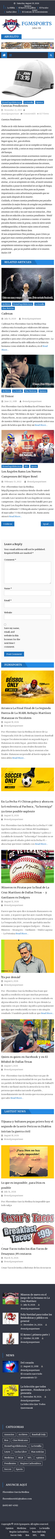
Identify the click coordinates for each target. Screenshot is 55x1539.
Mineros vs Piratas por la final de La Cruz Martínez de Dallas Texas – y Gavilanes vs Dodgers (25, 892)
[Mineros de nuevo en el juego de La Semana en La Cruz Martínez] (11, 1298)
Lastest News (15, 1111)
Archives (6, 304)
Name (8, 588)
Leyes (34, 10)
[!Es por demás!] (27, 956)
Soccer (7, 1469)
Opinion (27, 6)
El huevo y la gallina (27, 8)
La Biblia (11, 8)
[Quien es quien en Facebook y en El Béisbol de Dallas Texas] (27, 1036)
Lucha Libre (11, 12)
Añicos (8, 524)
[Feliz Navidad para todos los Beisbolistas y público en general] (11, 1318)
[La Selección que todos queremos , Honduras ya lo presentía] (11, 1390)
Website (8, 612)
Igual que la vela (48, 524)
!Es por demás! (10, 977)
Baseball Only (39, 1434)
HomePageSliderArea (11, 102)
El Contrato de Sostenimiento (35, 12)
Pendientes (10, 1463)
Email (8, 600)
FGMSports (13, 664)
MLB (20, 1457)
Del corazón (27, 1362)
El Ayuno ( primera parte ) (35, 1334)
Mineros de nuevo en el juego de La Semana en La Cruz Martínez (35, 1298)
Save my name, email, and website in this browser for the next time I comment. (12, 637)
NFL (26, 466)
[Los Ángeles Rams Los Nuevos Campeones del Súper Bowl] (27, 446)
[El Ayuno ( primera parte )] (11, 1338)
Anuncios (9, 1434)
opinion (39, 102)
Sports (34, 466)
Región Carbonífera (18, 1532)
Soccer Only (16, 1535)
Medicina (9, 1457)
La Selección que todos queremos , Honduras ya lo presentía (35, 1390)
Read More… (41, 425)
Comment (10, 559)
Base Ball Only (39, 1532)
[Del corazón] (11, 1366)
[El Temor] (27, 371)
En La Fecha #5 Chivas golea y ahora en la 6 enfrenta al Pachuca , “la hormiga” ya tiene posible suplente (27, 806)
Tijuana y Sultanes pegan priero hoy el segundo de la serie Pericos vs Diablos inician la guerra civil (27, 1126)
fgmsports (37, 24)
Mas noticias (8, 308)
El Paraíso (43, 8)
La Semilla (28, 102)
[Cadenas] (27, 284)
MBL (42, 1535)
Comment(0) (29, 113)
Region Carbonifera (30, 1463)
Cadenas (7, 313)
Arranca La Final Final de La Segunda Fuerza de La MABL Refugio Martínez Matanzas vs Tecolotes (26, 713)
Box (6, 1440)
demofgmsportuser (10, 113)
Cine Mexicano (20, 1440)
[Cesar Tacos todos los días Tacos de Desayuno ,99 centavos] (27, 1227)
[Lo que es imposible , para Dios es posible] (27, 1161)
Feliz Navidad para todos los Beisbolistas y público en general (36, 1317)
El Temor (7, 396)
